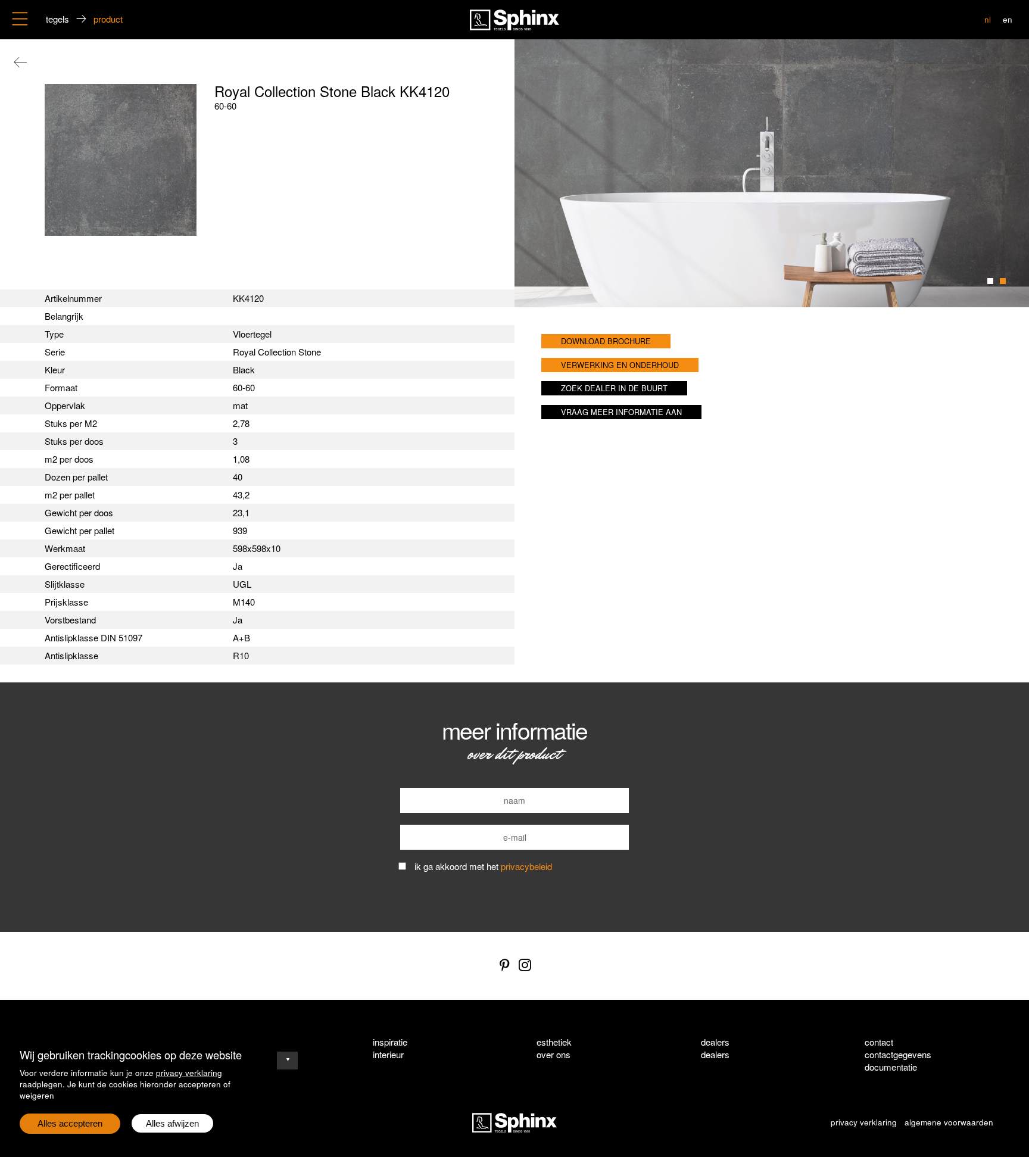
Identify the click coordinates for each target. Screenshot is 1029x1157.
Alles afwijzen (172, 1123)
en (1007, 19)
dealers (715, 1054)
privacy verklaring (189, 1072)
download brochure (606, 341)
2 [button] (1003, 281)
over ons (553, 1054)
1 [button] (990, 281)
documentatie (891, 1067)
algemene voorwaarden (949, 1122)
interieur (388, 1054)
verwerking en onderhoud (620, 364)
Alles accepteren (70, 1123)
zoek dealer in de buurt (614, 388)
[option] (771, 173)
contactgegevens (898, 1054)
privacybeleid (526, 866)
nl (987, 19)
